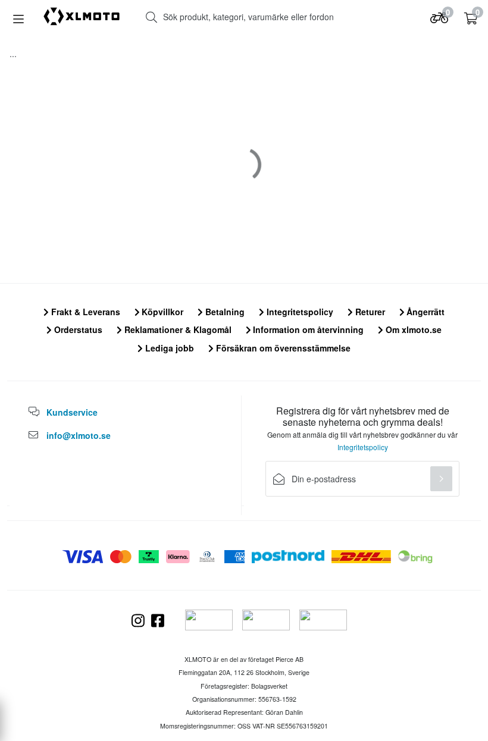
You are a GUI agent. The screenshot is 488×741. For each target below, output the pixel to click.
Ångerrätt (424, 312)
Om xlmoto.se (412, 329)
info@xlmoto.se (78, 435)
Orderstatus (77, 329)
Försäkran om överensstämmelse (282, 348)
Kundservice (72, 412)
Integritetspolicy (298, 312)
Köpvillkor (161, 312)
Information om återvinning (307, 329)
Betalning (224, 312)
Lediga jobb (168, 348)
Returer (369, 312)
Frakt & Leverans (84, 312)
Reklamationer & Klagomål (177, 329)
